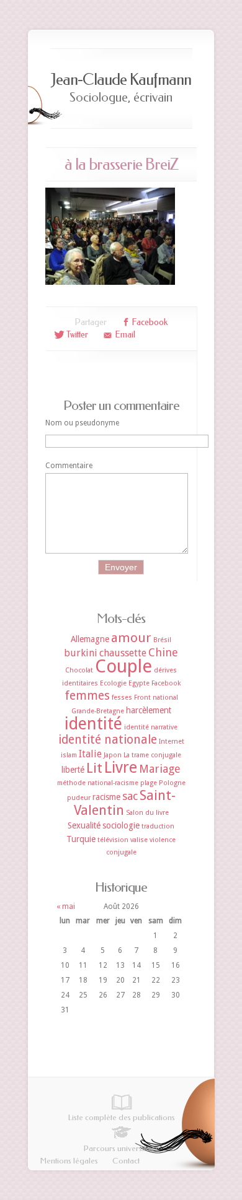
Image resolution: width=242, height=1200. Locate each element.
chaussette (122, 653)
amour (131, 637)
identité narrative (150, 727)
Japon (113, 755)
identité (93, 723)
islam (69, 755)
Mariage (160, 768)
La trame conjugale (152, 755)
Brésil (162, 640)
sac (130, 795)
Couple (123, 666)
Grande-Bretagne (97, 711)
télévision (112, 840)
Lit (94, 768)
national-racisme (112, 783)
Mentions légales (69, 1160)
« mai (65, 906)
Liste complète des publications (121, 1117)
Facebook (166, 683)
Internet (171, 741)
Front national (156, 697)
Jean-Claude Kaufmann (121, 80)
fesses (122, 697)
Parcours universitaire (121, 1148)
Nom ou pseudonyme (82, 423)
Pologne (172, 783)
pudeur (79, 798)
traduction (157, 826)
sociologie (121, 825)
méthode (71, 783)
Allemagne (90, 639)
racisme (106, 797)
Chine (163, 652)
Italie (90, 754)
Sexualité (84, 825)
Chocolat (79, 670)
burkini (80, 653)
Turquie (81, 839)
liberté (72, 770)
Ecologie (113, 683)
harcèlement (148, 710)
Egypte (139, 683)
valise (139, 840)
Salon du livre (147, 813)
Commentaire (68, 465)
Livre (120, 767)
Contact (126, 1160)
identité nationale (107, 740)
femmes (87, 696)
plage (148, 783)
